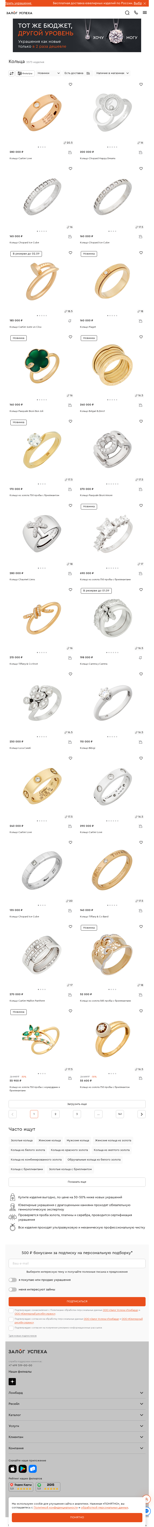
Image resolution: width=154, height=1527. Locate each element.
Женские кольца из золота (113, 1140)
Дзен (12, 1381)
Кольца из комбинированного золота (36, 1159)
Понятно (77, 1517)
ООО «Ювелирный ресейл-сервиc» (35, 1313)
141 (120, 1114)
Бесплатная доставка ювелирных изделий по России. (56, 3)
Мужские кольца (78, 1140)
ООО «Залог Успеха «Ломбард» (120, 1310)
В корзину (70, 152)
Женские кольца (49, 1140)
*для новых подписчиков (23, 1335)
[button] (77, 73)
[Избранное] (70, 84)
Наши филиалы (20, 1371)
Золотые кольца (21, 1140)
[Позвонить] (136, 12)
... (98, 1114)
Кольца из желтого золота (112, 1150)
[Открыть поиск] (127, 12)
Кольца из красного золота (69, 1150)
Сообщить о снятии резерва (69, 320)
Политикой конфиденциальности (56, 1507)
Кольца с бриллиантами (27, 1169)
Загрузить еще (77, 1104)
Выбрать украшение (113, 3)
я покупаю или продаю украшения (45, 1279)
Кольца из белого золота (28, 1150)
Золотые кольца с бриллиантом (70, 1169)
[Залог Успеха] (19, 13)
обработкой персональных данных (104, 1507)
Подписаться (77, 1301)
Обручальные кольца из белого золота (94, 1159)
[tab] (38, 147)
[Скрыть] (145, 3)
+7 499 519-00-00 (20, 1365)
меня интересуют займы (37, 1289)
